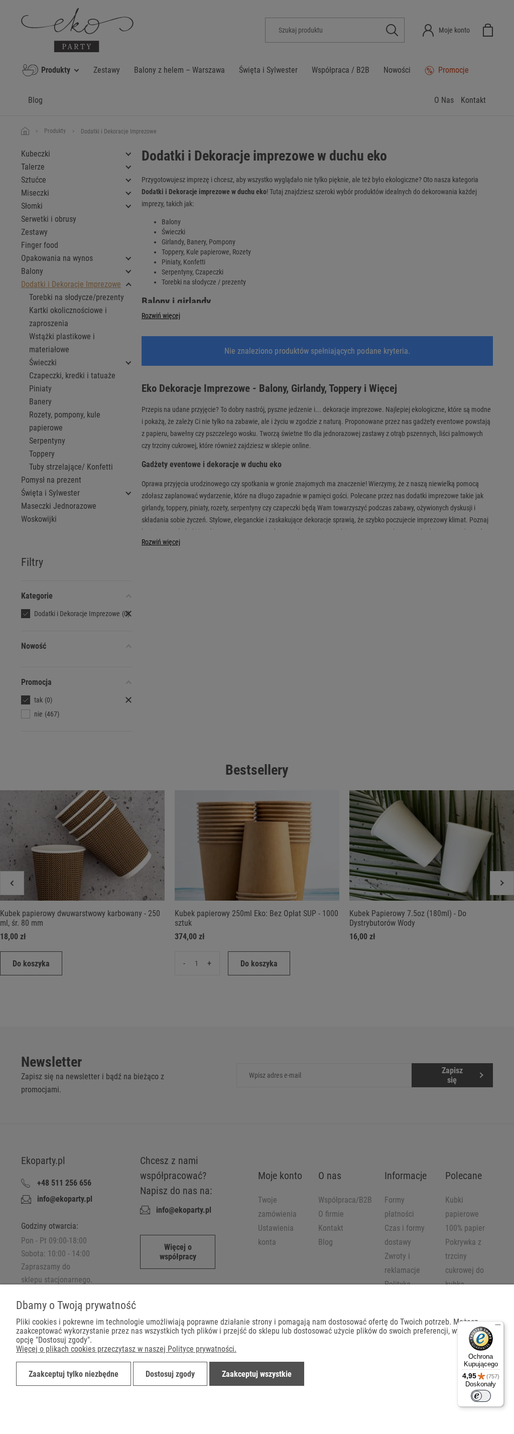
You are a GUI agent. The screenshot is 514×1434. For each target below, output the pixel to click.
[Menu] (498, 1327)
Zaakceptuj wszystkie (257, 1374)
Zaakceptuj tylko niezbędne (73, 1374)
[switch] (481, 1396)
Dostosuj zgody (170, 1374)
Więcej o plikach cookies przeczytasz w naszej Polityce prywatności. (126, 1349)
